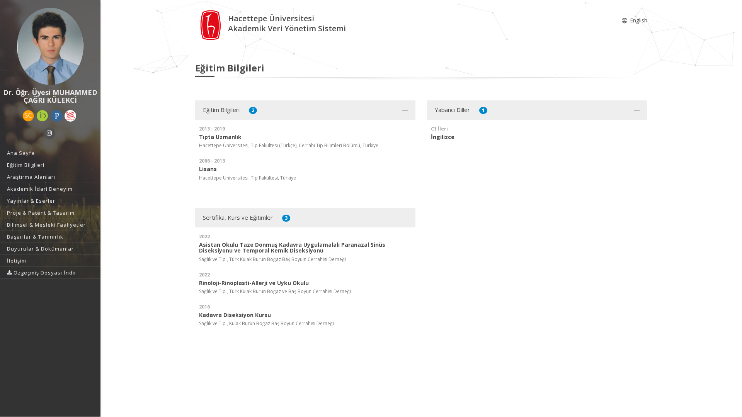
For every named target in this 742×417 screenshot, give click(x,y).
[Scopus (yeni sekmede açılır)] (28, 116)
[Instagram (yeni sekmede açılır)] (49, 133)
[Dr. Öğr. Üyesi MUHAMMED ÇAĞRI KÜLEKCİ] (50, 46)
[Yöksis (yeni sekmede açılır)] (70, 116)
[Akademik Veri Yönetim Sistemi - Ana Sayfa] (211, 24)
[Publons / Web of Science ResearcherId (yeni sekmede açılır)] (57, 116)
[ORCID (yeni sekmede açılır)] (42, 116)
